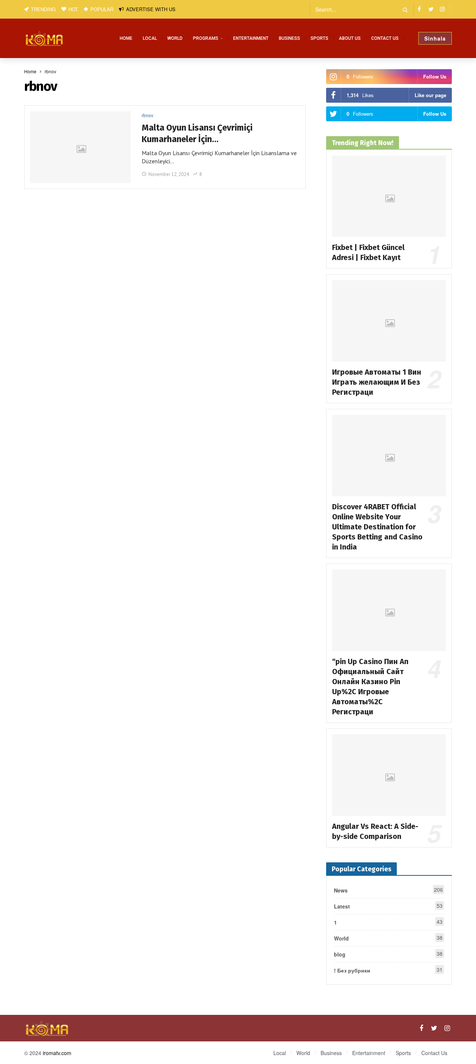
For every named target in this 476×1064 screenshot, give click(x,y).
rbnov (147, 115)
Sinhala (435, 38)
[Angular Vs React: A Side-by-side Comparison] (389, 775)
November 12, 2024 (168, 174)
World (388, 938)
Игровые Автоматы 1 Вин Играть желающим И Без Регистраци (376, 382)
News (388, 890)
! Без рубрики (388, 970)
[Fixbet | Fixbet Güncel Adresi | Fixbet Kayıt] (389, 196)
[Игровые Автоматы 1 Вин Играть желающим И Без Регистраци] (389, 321)
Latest (388, 906)
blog (388, 954)
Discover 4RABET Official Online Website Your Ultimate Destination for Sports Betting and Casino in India (377, 526)
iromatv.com (57, 1053)
